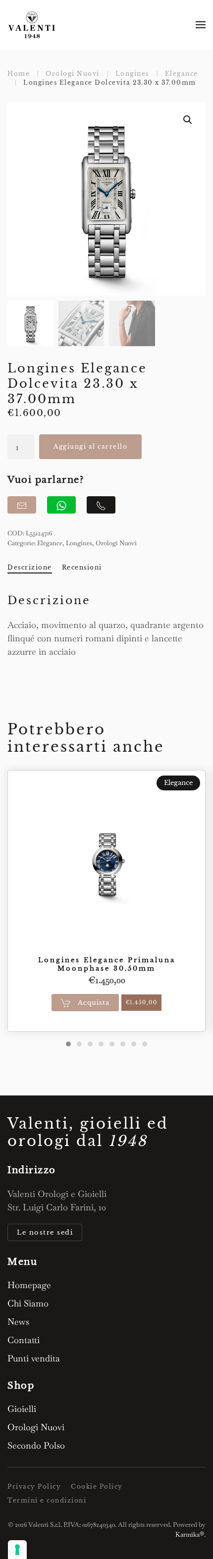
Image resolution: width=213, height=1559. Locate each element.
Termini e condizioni (46, 1500)
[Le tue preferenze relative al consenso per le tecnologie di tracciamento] (17, 1549)
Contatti (23, 1340)
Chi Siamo (28, 1303)
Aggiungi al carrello (90, 446)
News (18, 1321)
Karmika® (189, 1534)
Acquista (92, 1002)
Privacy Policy (34, 1486)
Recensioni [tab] (82, 567)
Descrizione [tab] (29, 567)
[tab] (68, 1043)
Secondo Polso (36, 1445)
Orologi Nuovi (116, 543)
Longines (79, 543)
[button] (201, 25)
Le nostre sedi (45, 1232)
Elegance (49, 543)
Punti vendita (33, 1358)
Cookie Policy (97, 1486)
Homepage (29, 1285)
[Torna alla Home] (32, 25)
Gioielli (21, 1408)
